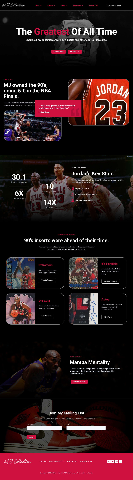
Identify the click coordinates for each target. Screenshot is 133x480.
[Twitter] (112, 461)
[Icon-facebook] (109, 461)
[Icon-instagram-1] (120, 461)
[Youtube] (116, 461)
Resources (77, 5)
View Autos (108, 317)
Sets (63, 5)
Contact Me (93, 5)
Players (50, 5)
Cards (37, 5)
